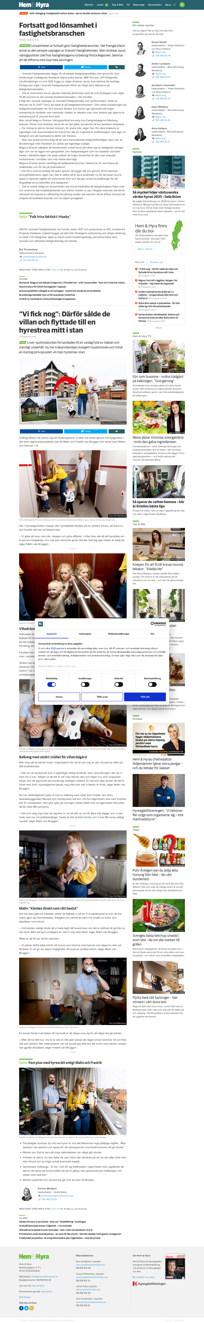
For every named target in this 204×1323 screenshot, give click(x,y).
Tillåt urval (102, 697)
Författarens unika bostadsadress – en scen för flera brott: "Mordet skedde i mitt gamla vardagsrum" (70, 1234)
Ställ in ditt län (145, 249)
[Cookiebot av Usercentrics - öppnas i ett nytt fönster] (153, 624)
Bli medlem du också (143, 1277)
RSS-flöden (25, 1297)
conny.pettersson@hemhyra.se (92, 1277)
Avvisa (59, 697)
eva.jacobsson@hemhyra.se (90, 1264)
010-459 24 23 (163, 98)
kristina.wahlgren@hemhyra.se (57, 1195)
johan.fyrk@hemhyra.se (88, 1289)
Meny (168, 4)
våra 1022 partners (55, 648)
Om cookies (179, 1320)
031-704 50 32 (30, 260)
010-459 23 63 (49, 1199)
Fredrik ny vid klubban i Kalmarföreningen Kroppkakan (47, 299)
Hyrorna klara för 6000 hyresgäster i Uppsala (42, 287)
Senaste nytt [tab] (156, 262)
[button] (102, 5)
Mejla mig (160, 52)
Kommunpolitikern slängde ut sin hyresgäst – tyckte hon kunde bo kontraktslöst (60, 291)
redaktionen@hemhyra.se (44, 1276)
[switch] (85, 684)
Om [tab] (152, 634)
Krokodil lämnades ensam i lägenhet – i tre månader (45, 1226)
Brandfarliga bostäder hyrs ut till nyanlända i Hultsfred (47, 295)
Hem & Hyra (38, 1285)
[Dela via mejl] (117, 67)
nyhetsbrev (46, 1291)
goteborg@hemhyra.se (35, 256)
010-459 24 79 (162, 55)
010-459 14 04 (162, 77)
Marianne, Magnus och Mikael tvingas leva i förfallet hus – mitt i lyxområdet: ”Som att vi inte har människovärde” (77, 283)
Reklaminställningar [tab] (118, 634)
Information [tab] (85, 634)
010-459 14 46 (162, 120)
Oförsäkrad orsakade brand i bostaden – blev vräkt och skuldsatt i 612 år (56, 1230)
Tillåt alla (145, 697)
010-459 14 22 (162, 141)
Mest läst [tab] (139, 262)
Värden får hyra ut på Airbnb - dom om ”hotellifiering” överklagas (52, 1222)
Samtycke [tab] (51, 634)
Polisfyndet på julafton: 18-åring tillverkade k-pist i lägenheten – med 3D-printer (60, 1238)
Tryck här (55, 270)
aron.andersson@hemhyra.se (91, 1302)
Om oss (168, 1320)
